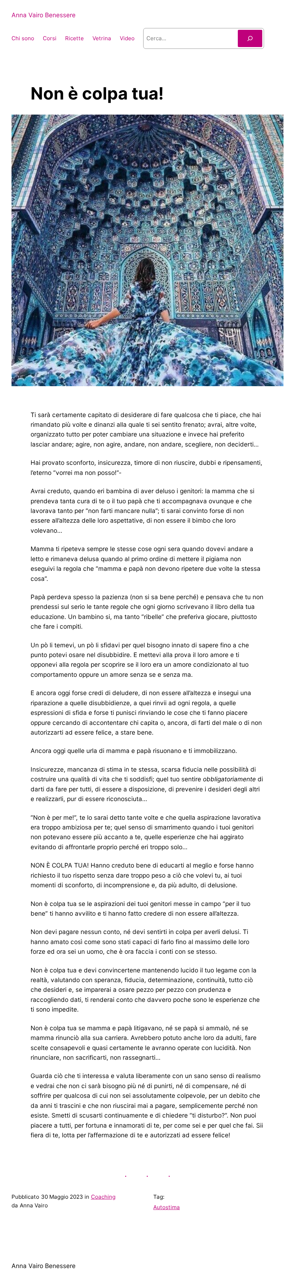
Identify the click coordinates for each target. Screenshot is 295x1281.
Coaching (103, 1196)
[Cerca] (250, 38)
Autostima (166, 1207)
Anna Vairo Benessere (44, 15)
